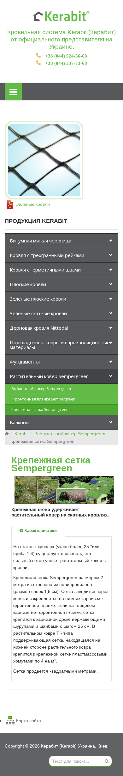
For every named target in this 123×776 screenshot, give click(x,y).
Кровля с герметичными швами (45, 269)
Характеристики (40, 530)
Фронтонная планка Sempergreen (43, 399)
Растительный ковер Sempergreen (49, 376)
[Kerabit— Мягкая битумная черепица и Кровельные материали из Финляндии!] (61, 16)
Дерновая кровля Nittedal (39, 328)
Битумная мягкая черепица (40, 240)
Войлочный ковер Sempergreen (41, 388)
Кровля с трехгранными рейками (47, 255)
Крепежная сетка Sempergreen (39, 409)
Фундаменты (25, 361)
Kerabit (22, 433)
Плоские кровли (28, 284)
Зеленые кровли (32, 204)
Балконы (19, 422)
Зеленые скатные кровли (38, 313)
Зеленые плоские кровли (38, 299)
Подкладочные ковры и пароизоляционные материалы (60, 344)
